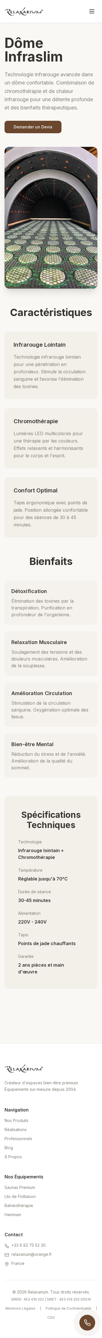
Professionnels (18, 1138)
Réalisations (16, 1129)
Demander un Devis (33, 126)
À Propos (13, 1156)
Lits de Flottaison (20, 1196)
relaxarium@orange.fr (31, 1254)
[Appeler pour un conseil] (87, 1323)
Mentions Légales (20, 1308)
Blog (9, 1147)
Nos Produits (16, 1120)
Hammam (13, 1214)
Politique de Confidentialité (68, 1308)
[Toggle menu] (91, 11)
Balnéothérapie (19, 1205)
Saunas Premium (20, 1187)
